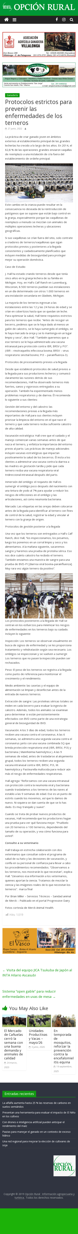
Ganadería (12, 95)
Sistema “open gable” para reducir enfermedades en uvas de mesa (29, 994)
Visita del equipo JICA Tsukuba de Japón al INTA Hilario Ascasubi (37, 973)
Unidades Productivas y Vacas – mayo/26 (38, 1037)
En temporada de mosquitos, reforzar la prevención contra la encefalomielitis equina (64, 1046)
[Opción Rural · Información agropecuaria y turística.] (6, 20)
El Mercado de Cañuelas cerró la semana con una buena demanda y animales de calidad (13, 1044)
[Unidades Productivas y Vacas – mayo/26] (39, 1017)
